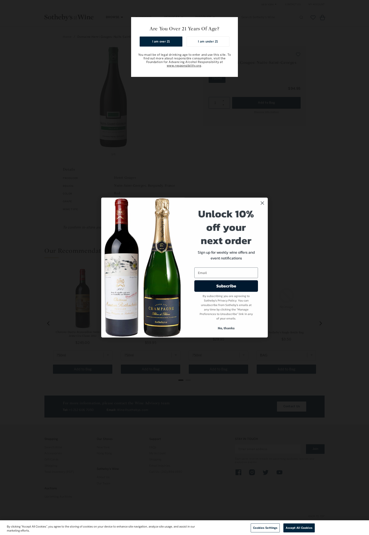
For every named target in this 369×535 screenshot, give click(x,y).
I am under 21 (208, 41)
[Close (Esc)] (233, 21)
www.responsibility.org (184, 65)
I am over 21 (161, 41)
